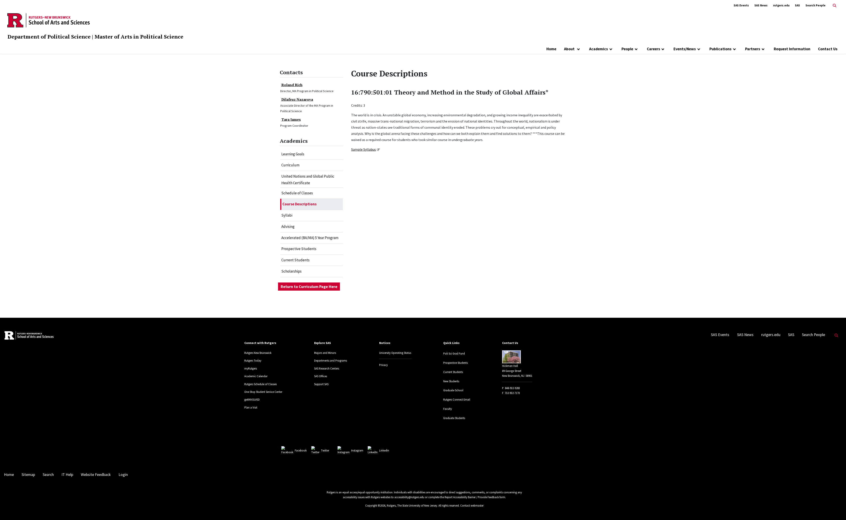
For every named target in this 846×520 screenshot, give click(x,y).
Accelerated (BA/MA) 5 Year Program (309, 237)
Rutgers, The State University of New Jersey (412, 505)
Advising (288, 226)
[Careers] (663, 49)
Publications (720, 48)
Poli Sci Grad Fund (454, 353)
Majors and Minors (325, 353)
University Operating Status (395, 353)
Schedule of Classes (297, 193)
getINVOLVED (252, 399)
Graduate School (453, 390)
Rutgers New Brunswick (257, 353)
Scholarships (291, 271)
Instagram (357, 450)
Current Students (295, 260)
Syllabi (286, 215)
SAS (797, 5)
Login (123, 474)
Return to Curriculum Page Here (309, 286)
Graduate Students (454, 418)
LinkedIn (384, 450)
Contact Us (827, 48)
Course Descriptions (299, 204)
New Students (451, 381)
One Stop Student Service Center (263, 392)
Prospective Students (298, 248)
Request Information (792, 48)
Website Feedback (96, 474)
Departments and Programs (330, 360)
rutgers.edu (781, 5)
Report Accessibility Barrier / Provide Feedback (472, 497)
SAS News (761, 5)
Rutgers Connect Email (456, 399)
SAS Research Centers (326, 368)
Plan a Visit (250, 407)
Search (48, 474)
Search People (815, 5)
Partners (752, 48)
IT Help (67, 474)
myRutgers (250, 368)
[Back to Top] (836, 509)
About (569, 48)
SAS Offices (320, 376)
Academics (598, 48)
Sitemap (28, 474)
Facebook (301, 450)
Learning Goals (292, 154)
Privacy (383, 365)
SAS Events (741, 5)
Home (551, 48)
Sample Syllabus (363, 149)
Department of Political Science (49, 36)
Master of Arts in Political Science (139, 36)
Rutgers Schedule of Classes (260, 384)
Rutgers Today (252, 360)
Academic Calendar (255, 376)
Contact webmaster (472, 505)
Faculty (447, 408)
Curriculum (290, 165)
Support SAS (321, 384)
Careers (653, 48)
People (627, 48)
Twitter (325, 450)
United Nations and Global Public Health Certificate (307, 179)
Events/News (684, 48)
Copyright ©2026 (375, 505)
